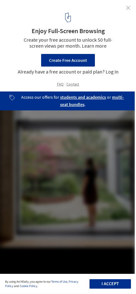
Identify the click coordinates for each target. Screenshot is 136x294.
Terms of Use (59, 281)
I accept (110, 284)
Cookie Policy (28, 286)
